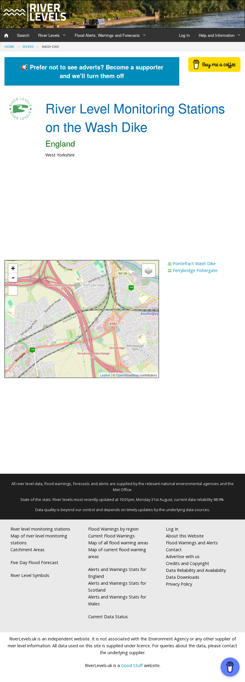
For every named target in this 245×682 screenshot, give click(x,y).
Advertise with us (183, 556)
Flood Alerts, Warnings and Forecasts (107, 35)
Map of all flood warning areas (118, 543)
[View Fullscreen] (12, 290)
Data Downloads (182, 577)
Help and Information (217, 35)
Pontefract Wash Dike (194, 263)
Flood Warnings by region (113, 529)
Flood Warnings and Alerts (192, 543)
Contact (174, 549)
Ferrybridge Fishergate (195, 270)
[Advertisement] (122, 212)
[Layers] (148, 270)
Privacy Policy (179, 584)
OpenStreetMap (127, 375)
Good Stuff (132, 665)
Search (23, 35)
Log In (184, 35)
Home (9, 46)
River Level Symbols (29, 575)
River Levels (49, 35)
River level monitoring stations (40, 529)
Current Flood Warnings (111, 536)
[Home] (6, 35)
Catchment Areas (27, 549)
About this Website (185, 536)
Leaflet (105, 375)
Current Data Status (108, 616)
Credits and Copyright (187, 563)
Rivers (28, 46)
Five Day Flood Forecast (34, 562)
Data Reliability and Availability (196, 570)
